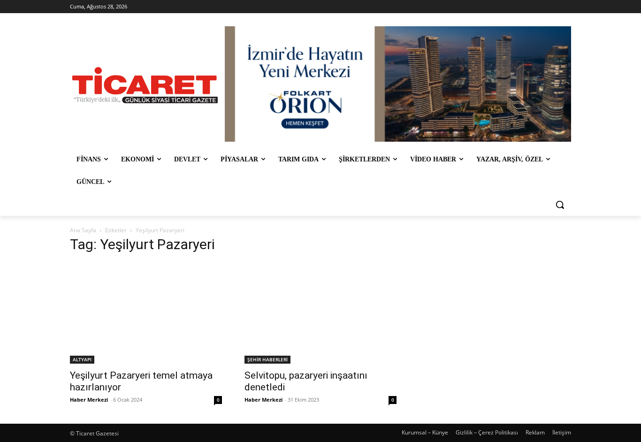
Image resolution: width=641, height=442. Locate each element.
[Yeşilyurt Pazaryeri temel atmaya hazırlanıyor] (146, 313)
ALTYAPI (82, 359)
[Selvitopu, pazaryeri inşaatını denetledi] (320, 313)
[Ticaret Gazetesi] (145, 85)
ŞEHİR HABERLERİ (267, 359)
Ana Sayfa (83, 230)
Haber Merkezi (89, 399)
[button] (560, 204)
